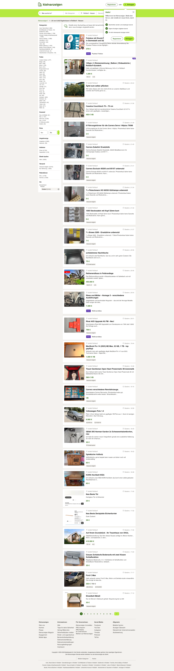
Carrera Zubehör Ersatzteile (98, 147)
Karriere (41, 628)
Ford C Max (91, 575)
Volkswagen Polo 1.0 (95, 411)
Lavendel (42, 83)
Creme (41, 70)
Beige (41, 62)
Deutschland (42, 185)
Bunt (40, 67)
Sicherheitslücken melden (65, 632)
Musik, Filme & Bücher (45, 47)
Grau (40, 76)
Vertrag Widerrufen (63, 630)
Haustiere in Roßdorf (87, 665)
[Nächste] (116, 613)
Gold (40, 74)
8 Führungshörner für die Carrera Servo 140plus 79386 (109, 125)
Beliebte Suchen (118, 625)
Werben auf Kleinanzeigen (84, 634)
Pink (40, 88)
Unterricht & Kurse (44, 51)
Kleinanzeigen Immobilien (84, 625)
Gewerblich (42, 152)
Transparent (42, 102)
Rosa (40, 92)
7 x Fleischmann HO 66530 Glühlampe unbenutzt (107, 190)
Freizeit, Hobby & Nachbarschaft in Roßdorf (54, 665)
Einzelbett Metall (93, 596)
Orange (41, 86)
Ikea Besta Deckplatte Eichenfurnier (101, 513)
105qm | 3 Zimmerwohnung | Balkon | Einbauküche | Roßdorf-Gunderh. (108, 64)
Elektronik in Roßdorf (103, 662)
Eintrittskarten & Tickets (45, 30)
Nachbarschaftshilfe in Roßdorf (71, 667)
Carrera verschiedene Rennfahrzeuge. (102, 389)
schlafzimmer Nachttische (97, 253)
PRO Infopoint (80, 628)
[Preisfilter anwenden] (58, 132)
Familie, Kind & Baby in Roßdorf (119, 662)
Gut (40, 120)
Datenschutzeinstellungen (65, 642)
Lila (40, 84)
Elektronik (42, 31)
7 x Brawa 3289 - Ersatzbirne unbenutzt (103, 232)
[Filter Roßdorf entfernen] (58, 189)
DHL (40, 176)
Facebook (97, 625)
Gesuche (41, 143)
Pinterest (97, 635)
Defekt (41, 124)
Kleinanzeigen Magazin (46, 632)
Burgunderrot (43, 69)
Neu (40, 117)
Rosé (40, 93)
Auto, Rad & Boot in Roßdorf (53, 662)
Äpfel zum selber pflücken (97, 86)
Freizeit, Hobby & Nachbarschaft (48, 35)
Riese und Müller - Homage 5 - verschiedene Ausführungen (105, 296)
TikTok (96, 637)
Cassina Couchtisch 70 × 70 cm (99, 106)
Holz (40, 79)
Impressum (61, 647)
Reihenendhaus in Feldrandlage (99, 273)
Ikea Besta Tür (92, 494)
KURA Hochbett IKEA (95, 475)
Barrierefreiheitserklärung (65, 637)
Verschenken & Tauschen (46, 52)
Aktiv (40, 159)
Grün (40, 77)
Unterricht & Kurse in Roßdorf (89, 667)
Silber (41, 100)
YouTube (97, 628)
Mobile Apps (43, 637)
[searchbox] (52, 13)
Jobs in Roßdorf (111, 665)
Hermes (41, 177)
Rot (40, 95)
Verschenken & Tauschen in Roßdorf (108, 667)
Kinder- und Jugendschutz (65, 635)
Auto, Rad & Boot (44, 28)
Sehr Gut (41, 118)
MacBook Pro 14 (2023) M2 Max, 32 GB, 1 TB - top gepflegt (107, 347)
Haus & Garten (43, 38)
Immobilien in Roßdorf (100, 665)
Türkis (41, 104)
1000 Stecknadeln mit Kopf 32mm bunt (102, 211)
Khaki (40, 81)
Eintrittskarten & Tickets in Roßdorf (87, 662)
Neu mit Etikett (43, 115)
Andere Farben (43, 60)
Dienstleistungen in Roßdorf (69, 662)
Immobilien (42, 42)
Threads (97, 632)
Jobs (40, 44)
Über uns (42, 625)
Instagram (97, 630)
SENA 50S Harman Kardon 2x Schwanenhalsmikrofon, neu (109, 432)
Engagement (43, 635)
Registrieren (117, 39)
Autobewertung (118, 632)
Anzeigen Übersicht (119, 628)
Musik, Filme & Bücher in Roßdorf (53, 667)
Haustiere (42, 40)
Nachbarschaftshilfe (44, 49)
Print (40, 90)
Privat (40, 150)
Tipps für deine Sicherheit (65, 628)
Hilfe (58, 625)
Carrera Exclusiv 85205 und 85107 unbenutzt (105, 168)
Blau (40, 63)
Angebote (42, 141)
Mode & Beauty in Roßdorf (124, 665)
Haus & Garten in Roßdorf (74, 665)
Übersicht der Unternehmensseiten (124, 630)
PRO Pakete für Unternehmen (81, 630)
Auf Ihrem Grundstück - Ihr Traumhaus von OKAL (107, 533)
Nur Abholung (43, 168)
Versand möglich (44, 167)
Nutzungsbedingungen (64, 644)
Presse (41, 630)
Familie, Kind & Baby (45, 33)
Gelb (40, 72)
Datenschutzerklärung (64, 640)
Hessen (42, 186)
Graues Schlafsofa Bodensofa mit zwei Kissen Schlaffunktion (106, 556)
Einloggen (129, 39)
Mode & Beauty (43, 45)
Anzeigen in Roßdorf (124, 667)
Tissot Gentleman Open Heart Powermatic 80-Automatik (110, 369)
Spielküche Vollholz (94, 454)
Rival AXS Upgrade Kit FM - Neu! (100, 321)
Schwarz (41, 97)
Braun (41, 65)
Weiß (40, 106)
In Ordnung (42, 122)
